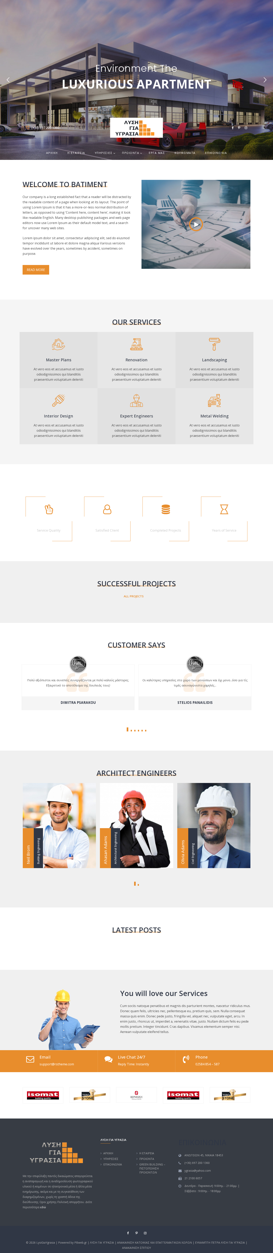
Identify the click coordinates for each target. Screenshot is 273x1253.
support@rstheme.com (57, 1064)
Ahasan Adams (59, 817)
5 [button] (142, 730)
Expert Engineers (136, 416)
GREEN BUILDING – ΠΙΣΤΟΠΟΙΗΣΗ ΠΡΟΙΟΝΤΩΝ (152, 1168)
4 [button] (138, 730)
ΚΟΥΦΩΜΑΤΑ (184, 153)
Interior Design (58, 416)
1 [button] (127, 729)
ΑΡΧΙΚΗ (52, 153)
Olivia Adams (137, 817)
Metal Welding (214, 416)
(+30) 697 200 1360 (45, 127)
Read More (36, 270)
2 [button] (131, 730)
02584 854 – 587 (207, 1064)
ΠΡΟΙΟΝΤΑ (130, 153)
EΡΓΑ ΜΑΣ (157, 153)
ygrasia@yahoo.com (197, 1170)
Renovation (136, 360)
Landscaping (214, 360)
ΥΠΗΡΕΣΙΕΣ (104, 153)
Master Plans (58, 360)
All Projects (133, 596)
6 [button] (145, 730)
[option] (194, 686)
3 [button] (135, 730)
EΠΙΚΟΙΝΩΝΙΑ (216, 153)
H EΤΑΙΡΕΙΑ (76, 153)
